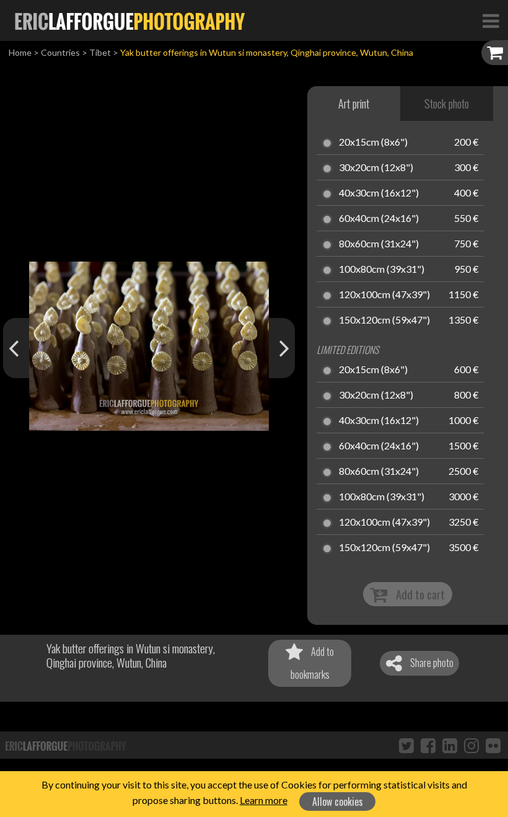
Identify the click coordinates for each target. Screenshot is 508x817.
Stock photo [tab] (446, 103)
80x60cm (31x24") (379, 244)
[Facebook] (428, 745)
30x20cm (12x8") (376, 168)
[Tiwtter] (406, 745)
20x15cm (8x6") (373, 143)
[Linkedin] (449, 745)
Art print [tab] (353, 103)
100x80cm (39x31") (381, 270)
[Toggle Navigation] (490, 20)
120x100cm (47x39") (384, 295)
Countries (60, 52)
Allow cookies (337, 801)
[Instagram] (471, 745)
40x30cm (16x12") (379, 193)
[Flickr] (493, 745)
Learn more (263, 800)
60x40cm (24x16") (379, 219)
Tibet (100, 52)
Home (20, 52)
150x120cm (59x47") (384, 320)
